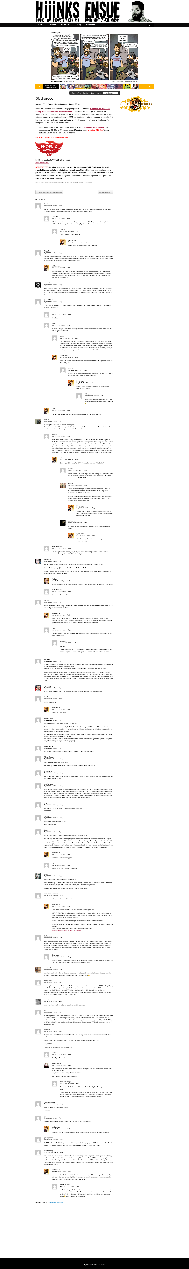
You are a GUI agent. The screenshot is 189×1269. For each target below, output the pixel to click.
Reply (60, 205)
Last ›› (99, 93)
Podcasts (90, 25)
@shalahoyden (48, 718)
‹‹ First (73, 93)
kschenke (47, 1000)
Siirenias (46, 816)
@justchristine (48, 746)
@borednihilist (48, 300)
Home (41, 25)
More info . (42, 162)
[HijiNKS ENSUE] (94, 11)
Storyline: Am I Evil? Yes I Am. (78, 182)
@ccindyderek (48, 1138)
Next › (92, 93)
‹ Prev (79, 93)
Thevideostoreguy (65, 1082)
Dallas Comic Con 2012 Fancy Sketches (49, 192)
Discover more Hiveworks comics (51, 86)
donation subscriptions (94, 127)
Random (85, 93)
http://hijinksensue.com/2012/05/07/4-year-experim (67, 930)
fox (65, 182)
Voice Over (66, 25)
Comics (52, 25)
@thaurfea (47, 251)
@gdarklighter (48, 936)
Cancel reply (59, 1202)
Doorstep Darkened (105, 192)
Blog (79, 25)
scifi (68, 182)
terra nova (89, 182)
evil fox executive (59, 182)
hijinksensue (52, 1202)
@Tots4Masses (49, 757)
